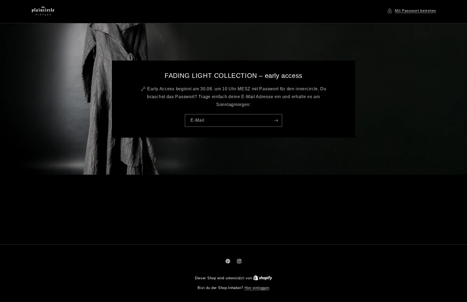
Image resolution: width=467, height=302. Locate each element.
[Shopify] (262, 278)
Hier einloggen (257, 288)
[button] (411, 10)
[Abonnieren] (276, 120)
